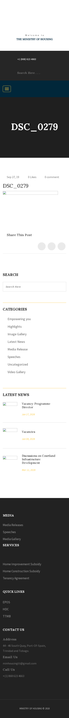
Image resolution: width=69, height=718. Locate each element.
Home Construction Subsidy (21, 571)
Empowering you (19, 319)
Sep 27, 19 (13, 177)
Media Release (18, 349)
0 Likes (31, 177)
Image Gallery (17, 334)
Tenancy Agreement (16, 578)
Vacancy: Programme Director (36, 405)
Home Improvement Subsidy (22, 564)
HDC (6, 609)
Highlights (15, 326)
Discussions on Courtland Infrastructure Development (38, 459)
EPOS (6, 602)
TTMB (7, 616)
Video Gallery (16, 372)
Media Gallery (12, 539)
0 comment (52, 177)
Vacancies (27, 432)
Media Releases (13, 525)
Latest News (16, 342)
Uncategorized (18, 364)
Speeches (14, 357)
